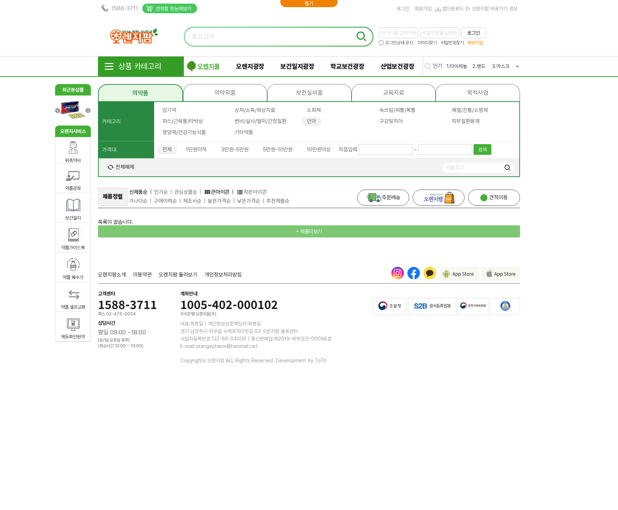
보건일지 (73, 218)
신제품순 (138, 192)
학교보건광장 (347, 66)
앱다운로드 (453, 8)
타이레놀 (458, 66)
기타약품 (244, 132)
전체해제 (124, 167)
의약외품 (225, 92)
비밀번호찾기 (452, 42)
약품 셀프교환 (73, 307)
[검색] (507, 168)
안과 (311, 121)
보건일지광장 (297, 66)
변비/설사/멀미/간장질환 (260, 121)
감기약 (169, 110)
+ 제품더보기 (309, 231)
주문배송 (391, 197)
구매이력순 (165, 201)
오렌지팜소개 (112, 274)
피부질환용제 (466, 121)
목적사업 (478, 92)
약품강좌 (73, 188)
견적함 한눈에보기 (173, 8)
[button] (88, 110)
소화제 (314, 110)
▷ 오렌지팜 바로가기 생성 (492, 8)
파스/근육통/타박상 (182, 121)
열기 (309, 3)
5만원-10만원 (278, 149)
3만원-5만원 (235, 149)
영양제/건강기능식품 (184, 132)
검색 (482, 149)
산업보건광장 (398, 66)
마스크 (502, 66)
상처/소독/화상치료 (255, 110)
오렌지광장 (250, 66)
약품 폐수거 (73, 277)
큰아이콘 (220, 192)
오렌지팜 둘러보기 (178, 274)
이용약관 (142, 274)
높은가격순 (219, 201)
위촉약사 (73, 160)
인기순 (161, 192)
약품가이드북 (73, 247)
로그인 (403, 8)
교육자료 (393, 92)
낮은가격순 (248, 201)
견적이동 (498, 197)
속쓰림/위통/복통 (397, 110)
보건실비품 (309, 92)
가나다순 (138, 201)
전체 (167, 149)
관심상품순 (185, 192)
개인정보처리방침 (223, 274)
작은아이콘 (255, 192)
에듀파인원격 (73, 336)
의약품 (140, 93)
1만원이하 (196, 149)
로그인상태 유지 (399, 42)
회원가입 (423, 8)
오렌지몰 (208, 66)
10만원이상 (319, 149)
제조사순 (192, 201)
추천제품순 (278, 201)
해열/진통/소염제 (470, 110)
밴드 (481, 66)
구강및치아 (391, 121)
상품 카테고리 (139, 66)
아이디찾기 (427, 42)
